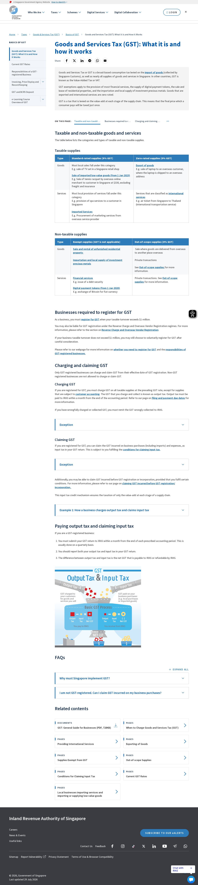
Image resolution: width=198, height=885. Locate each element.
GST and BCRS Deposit (23, 91)
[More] (168, 121)
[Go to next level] (43, 12)
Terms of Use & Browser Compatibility (92, 856)
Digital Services (96, 12)
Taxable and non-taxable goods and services (87, 121)
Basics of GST (72, 34)
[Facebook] (67, 61)
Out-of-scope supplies (152, 267)
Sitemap (13, 856)
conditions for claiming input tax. (141, 449)
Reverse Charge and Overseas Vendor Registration (130, 330)
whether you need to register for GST (134, 349)
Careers (13, 829)
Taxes (54, 12)
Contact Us (86, 846)
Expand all (181, 669)
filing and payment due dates (168, 398)
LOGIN (173, 12)
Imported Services (82, 211)
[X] (74, 61)
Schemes (72, 12)
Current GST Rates (21, 64)
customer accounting (88, 394)
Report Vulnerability (31, 856)
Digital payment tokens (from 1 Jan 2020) (96, 288)
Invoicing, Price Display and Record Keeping (25, 83)
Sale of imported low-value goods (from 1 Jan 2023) (101, 175)
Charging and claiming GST (148, 121)
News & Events (17, 835)
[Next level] (43, 81)
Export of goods (145, 165)
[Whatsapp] (97, 61)
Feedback (100, 846)
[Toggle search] (186, 12)
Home (12, 34)
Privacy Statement (59, 856)
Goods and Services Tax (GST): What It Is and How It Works (24, 54)
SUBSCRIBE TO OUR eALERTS (164, 833)
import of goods (154, 72)
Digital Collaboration (126, 12)
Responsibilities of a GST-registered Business (24, 73)
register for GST (90, 319)
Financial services (83, 278)
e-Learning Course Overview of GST (21, 101)
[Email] (105, 61)
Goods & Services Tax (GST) (46, 34)
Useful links (15, 841)
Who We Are (34, 12)
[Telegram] (90, 61)
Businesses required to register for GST (118, 121)
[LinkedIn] (82, 61)
